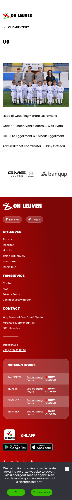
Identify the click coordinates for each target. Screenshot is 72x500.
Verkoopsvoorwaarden (17, 300)
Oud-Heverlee (18, 27)
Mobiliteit (8, 245)
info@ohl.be (10, 345)
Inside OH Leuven (14, 256)
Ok (16, 492)
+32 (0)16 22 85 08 (14, 350)
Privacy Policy (11, 294)
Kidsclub (8, 250)
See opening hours (35, 379)
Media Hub (9, 267)
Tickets (7, 239)
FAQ (5, 289)
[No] (67, 469)
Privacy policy (41, 492)
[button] (63, 16)
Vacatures (9, 261)
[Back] (5, 27)
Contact (8, 283)
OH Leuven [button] (12, 232)
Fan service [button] (14, 276)
